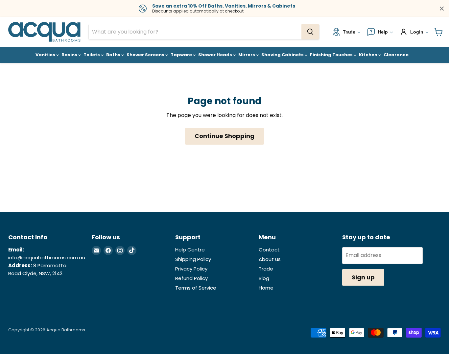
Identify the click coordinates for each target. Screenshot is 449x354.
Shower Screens (146, 55)
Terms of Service (195, 287)
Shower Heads (215, 55)
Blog (264, 278)
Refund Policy (191, 278)
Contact (269, 249)
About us (270, 259)
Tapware (182, 55)
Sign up (363, 277)
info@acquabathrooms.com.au (46, 257)
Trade (266, 268)
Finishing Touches (332, 55)
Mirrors (247, 55)
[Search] (310, 31)
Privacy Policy (191, 268)
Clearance (396, 55)
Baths (113, 55)
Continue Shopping (224, 136)
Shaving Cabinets (283, 55)
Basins (69, 55)
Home (266, 287)
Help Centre (190, 249)
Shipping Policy (193, 259)
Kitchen (368, 55)
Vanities (45, 55)
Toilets (92, 55)
